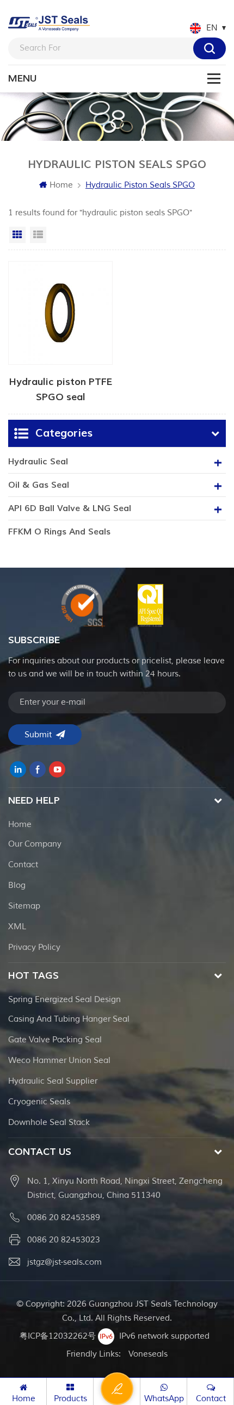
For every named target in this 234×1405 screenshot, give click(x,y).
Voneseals (148, 1354)
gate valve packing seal (55, 1040)
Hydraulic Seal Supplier (52, 1081)
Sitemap (24, 906)
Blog (17, 885)
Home (61, 185)
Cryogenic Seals (39, 1102)
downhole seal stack (49, 1122)
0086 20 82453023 (63, 1240)
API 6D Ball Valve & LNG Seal (69, 508)
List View (38, 235)
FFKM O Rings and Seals (59, 531)
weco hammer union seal (59, 1060)
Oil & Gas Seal (38, 485)
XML (17, 927)
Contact (23, 865)
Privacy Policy (34, 947)
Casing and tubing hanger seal (69, 1019)
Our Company (34, 844)
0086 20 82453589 (63, 1218)
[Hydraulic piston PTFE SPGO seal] (60, 332)
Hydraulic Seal (38, 461)
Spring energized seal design (64, 999)
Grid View (17, 235)
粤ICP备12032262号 (58, 1336)
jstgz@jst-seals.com (64, 1262)
